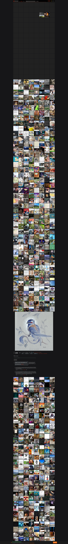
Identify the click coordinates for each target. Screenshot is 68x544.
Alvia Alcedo (26, 353)
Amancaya (27, 352)
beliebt (21, 1)
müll (23, 1)
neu (19, 1)
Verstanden (55, 542)
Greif (22, 353)
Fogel (31, 353)
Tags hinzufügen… (45, 353)
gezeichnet (35, 353)
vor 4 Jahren (23, 352)
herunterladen (37, 352)
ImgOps (32, 352)
